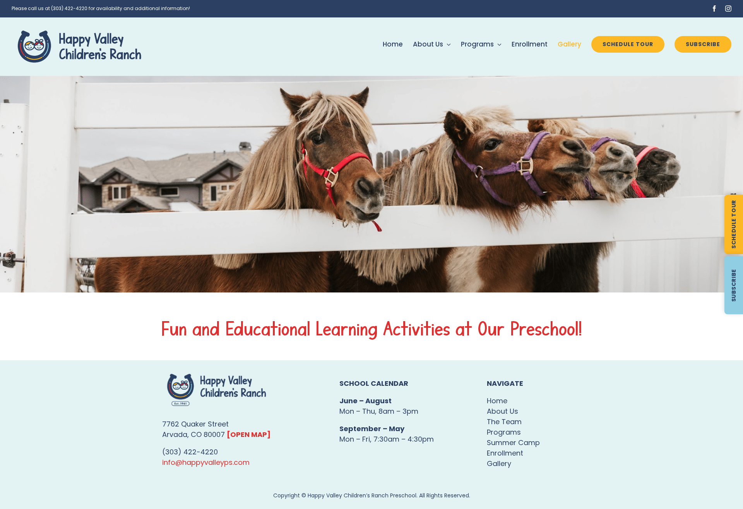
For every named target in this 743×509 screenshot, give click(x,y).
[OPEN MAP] (248, 434)
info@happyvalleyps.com (206, 462)
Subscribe (734, 285)
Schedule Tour (734, 224)
